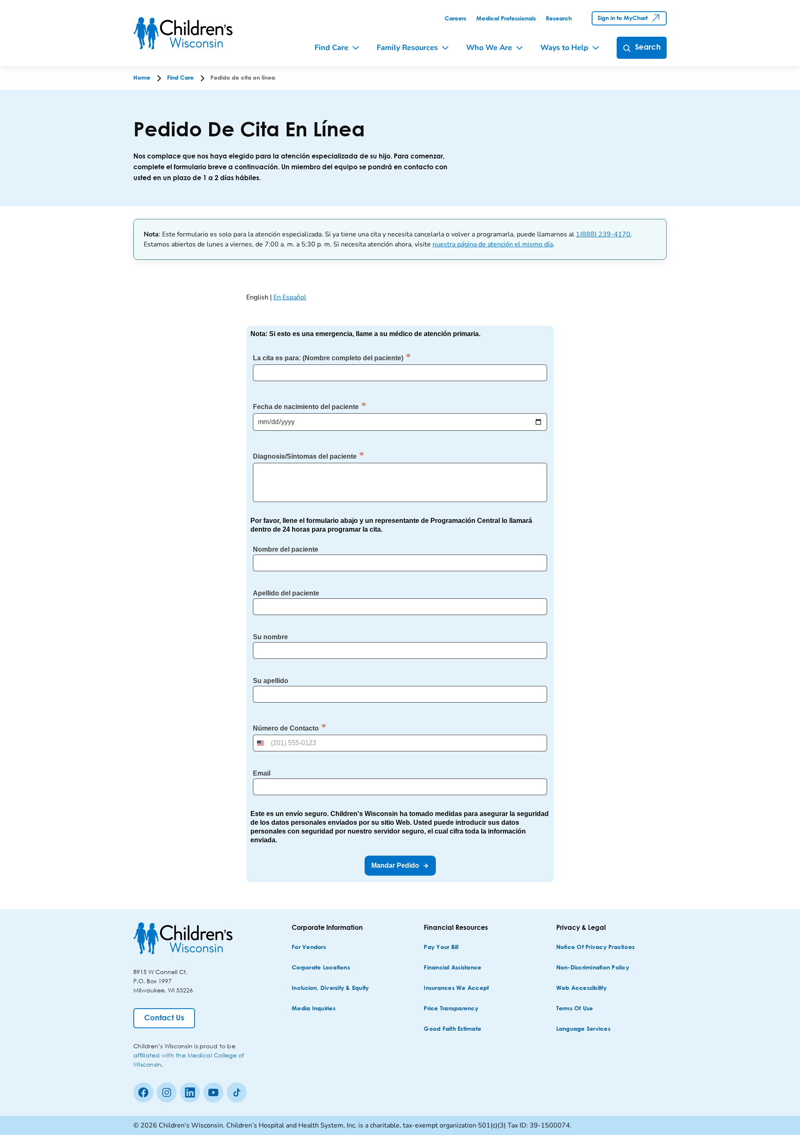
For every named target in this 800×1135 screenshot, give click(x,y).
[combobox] (261, 743)
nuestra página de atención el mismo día (492, 244)
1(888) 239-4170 (603, 234)
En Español (289, 297)
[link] (455, 19)
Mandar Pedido (395, 865)
